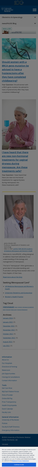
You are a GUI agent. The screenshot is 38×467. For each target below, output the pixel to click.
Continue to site (19, 464)
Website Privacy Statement (20, 461)
